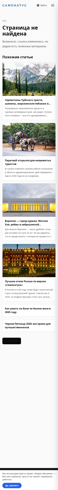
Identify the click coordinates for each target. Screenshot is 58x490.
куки (21, 473)
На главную (11, 340)
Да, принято (12, 485)
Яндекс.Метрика (43, 473)
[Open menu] (53, 5)
